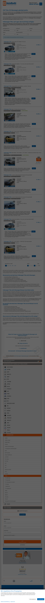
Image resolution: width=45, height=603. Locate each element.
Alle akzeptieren (33, 599)
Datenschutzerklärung (5, 601)
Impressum (12, 601)
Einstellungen (40, 599)
